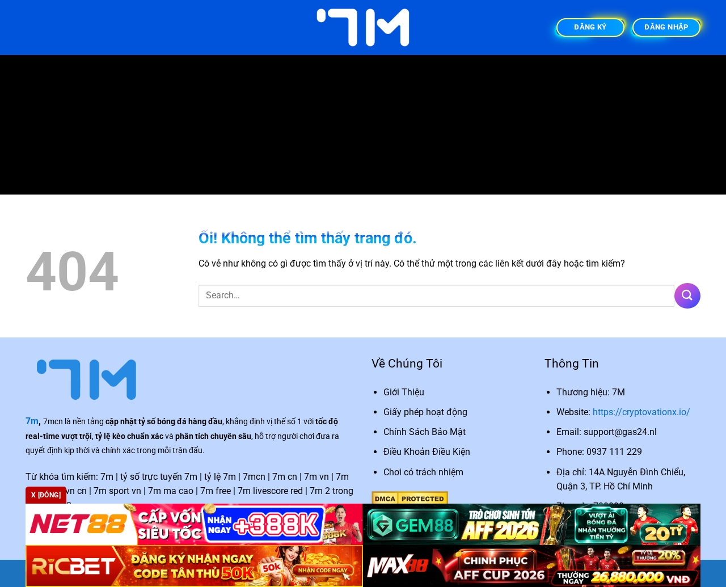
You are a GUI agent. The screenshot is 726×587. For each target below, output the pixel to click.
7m (32, 421)
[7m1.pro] (363, 27)
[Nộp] (687, 296)
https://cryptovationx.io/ (641, 412)
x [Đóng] (46, 495)
